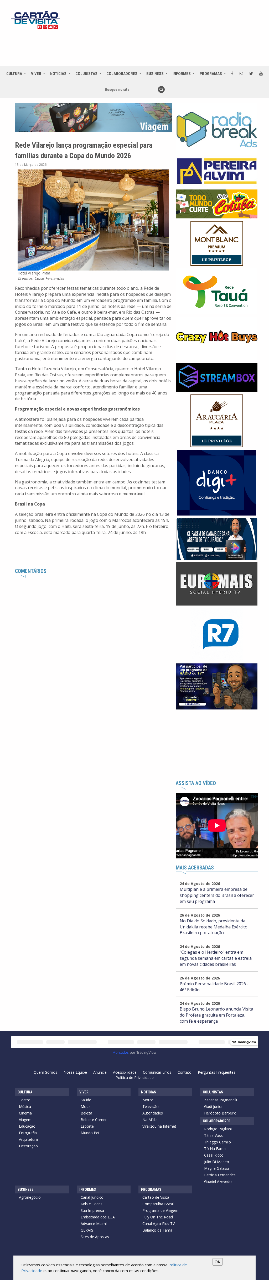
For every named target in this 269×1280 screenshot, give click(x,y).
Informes (182, 73)
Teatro (24, 1099)
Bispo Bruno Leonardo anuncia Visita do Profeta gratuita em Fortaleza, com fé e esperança (216, 1015)
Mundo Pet (90, 1132)
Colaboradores (121, 73)
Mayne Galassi (216, 1168)
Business (155, 73)
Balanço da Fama (157, 1230)
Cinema (25, 1113)
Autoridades (152, 1113)
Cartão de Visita (155, 1197)
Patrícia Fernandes (220, 1174)
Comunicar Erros (157, 1072)
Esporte (87, 1126)
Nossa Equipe (75, 1072)
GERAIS (87, 1230)
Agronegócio (30, 1197)
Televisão (150, 1106)
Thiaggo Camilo (217, 1141)
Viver (36, 73)
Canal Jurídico (92, 1197)
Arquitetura (28, 1139)
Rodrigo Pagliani (218, 1128)
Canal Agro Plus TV (158, 1223)
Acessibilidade (125, 1072)
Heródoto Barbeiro (220, 1113)
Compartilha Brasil (158, 1203)
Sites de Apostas (95, 1236)
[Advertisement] (155, 48)
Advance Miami (94, 1223)
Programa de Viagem (160, 1210)
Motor (147, 1099)
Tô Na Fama (215, 1148)
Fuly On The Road (157, 1216)
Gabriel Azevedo (218, 1181)
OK (217, 1261)
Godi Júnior (213, 1106)
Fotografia (28, 1132)
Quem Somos (45, 1072)
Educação (27, 1126)
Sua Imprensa (92, 1210)
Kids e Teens (91, 1203)
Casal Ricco (214, 1155)
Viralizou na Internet (159, 1126)
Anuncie (100, 1072)
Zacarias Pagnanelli (220, 1099)
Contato (185, 1072)
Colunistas (86, 73)
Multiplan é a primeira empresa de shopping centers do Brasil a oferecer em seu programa (217, 895)
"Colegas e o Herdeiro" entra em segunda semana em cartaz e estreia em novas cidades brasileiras (216, 958)
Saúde (86, 1099)
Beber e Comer (94, 1119)
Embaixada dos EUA (98, 1216)
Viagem (25, 1119)
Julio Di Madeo (216, 1161)
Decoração (28, 1145)
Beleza (86, 1113)
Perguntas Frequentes (216, 1072)
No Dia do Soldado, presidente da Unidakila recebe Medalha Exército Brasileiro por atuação (213, 927)
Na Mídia (150, 1119)
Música (25, 1106)
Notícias (58, 73)
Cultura (14, 73)
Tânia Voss (213, 1135)
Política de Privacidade (135, 1077)
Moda (86, 1106)
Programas (211, 73)
